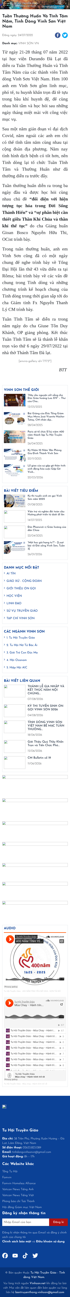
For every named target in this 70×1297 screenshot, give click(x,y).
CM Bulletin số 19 (39, 757)
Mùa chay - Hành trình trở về (34, 1084)
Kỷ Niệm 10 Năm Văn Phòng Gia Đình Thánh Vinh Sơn (44, 452)
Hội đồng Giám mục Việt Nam (22, 1207)
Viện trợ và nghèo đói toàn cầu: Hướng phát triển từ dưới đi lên (46, 513)
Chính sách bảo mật (16, 1241)
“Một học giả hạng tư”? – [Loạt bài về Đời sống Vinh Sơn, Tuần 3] (46, 545)
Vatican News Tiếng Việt (18, 1195)
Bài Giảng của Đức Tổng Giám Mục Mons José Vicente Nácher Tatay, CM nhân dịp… (46, 416)
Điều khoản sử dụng (50, 1241)
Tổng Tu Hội (10, 1171)
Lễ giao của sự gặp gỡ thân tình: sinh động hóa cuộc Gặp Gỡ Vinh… (47, 468)
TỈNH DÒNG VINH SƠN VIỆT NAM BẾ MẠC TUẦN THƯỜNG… (46, 726)
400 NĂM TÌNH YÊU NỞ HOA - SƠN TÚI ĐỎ (41, 991)
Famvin (6, 1177)
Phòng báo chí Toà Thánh (18, 1201)
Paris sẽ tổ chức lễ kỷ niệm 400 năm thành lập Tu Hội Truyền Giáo (46, 435)
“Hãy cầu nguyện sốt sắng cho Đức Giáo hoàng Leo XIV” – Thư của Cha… (47, 398)
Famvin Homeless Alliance (19, 1183)
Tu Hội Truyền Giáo (12, 991)
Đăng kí (58, 1222)
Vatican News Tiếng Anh (18, 1189)
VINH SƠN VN (28, 43)
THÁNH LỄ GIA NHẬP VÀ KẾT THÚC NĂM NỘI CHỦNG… (46, 690)
